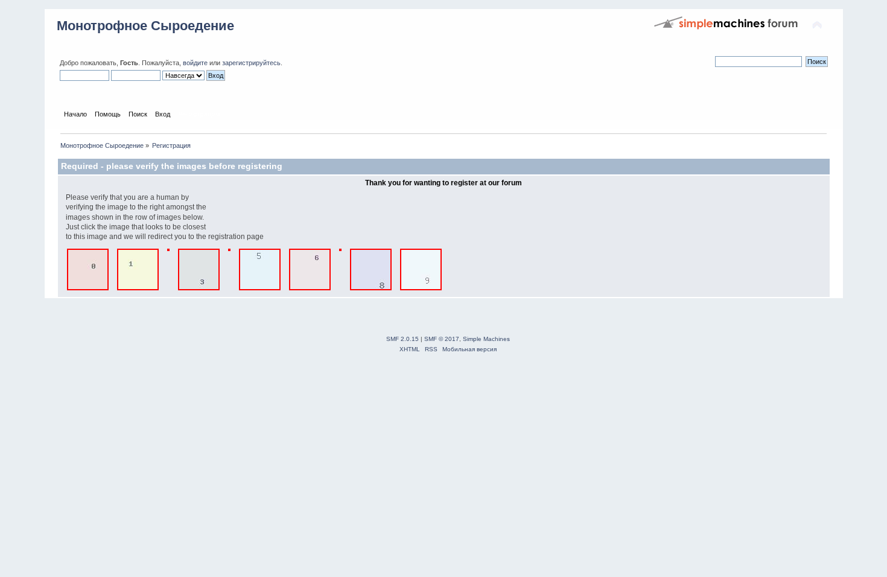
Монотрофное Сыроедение (145, 25)
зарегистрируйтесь (251, 62)
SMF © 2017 (441, 339)
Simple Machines (486, 339)
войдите (195, 62)
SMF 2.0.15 (402, 339)
